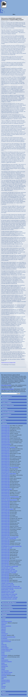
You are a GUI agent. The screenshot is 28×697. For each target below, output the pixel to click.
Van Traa (3, 687)
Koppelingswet (4, 655)
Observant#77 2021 (5, 436)
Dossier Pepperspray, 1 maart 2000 (8, 572)
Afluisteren (3, 624)
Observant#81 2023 (5, 430)
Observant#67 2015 (5, 455)
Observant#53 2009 (5, 479)
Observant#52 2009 (5, 481)
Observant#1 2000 (5, 581)
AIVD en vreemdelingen (6, 626)
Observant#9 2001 (5, 561)
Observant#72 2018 (5, 445)
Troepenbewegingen (6, 414)
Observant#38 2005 (5, 510)
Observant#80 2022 (5, 431)
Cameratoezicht (4, 633)
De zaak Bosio (4, 638)
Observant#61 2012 (5, 464)
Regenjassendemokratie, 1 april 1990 (9, 598)
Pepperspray (4, 677)
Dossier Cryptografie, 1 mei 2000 (8, 569)
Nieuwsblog (4, 408)
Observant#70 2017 (5, 450)
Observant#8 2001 (5, 563)
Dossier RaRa (4, 646)
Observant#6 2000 (5, 574)
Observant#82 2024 (5, 428)
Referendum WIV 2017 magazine (8, 447)
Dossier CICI (4, 644)
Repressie (3, 683)
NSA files (4, 420)
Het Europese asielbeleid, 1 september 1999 (10, 586)
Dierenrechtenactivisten (6, 641)
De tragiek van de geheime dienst (8, 636)
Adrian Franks (4, 622)
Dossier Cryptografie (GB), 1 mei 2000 (9, 570)
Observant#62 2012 (5, 462)
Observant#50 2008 (5, 484)
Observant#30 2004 (5, 523)
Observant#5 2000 (5, 575)
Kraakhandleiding (6, 611)
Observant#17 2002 (5, 549)
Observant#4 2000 (5, 577)
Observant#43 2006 (5, 501)
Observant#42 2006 (5, 502)
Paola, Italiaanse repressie (6, 672)
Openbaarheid (5, 399)
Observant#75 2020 (5, 439)
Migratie (3, 663)
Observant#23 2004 (5, 533)
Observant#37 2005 (5, 512)
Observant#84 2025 (5, 425)
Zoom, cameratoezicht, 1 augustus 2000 (9, 566)
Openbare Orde (4, 666)
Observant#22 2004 (5, 535)
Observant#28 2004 (5, 526)
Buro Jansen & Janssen (6, 385)
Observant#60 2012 (5, 465)
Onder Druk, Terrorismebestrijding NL (9, 499)
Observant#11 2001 (5, 558)
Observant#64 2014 (5, 459)
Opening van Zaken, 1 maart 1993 (8, 595)
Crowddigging (5, 417)
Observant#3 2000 (5, 578)
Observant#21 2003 (5, 540)
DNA (2, 643)
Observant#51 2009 (5, 482)
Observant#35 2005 (5, 515)
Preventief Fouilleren (5, 680)
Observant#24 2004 (5, 532)
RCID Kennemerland (5, 681)
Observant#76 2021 (5, 438)
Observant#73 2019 (5, 442)
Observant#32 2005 (5, 520)
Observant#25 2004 (5, 530)
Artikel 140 (3, 629)
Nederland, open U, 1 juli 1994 (7, 592)
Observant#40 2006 (5, 506)
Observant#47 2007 (5, 490)
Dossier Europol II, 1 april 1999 (7, 584)
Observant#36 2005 (5, 513)
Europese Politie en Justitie (6, 649)
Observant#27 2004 (5, 527)
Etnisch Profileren (5, 647)
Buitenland (3, 630)
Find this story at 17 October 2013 (8, 362)
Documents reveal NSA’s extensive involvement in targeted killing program (12, 19)
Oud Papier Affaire (5, 670)
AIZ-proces (3, 627)
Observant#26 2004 (5, 529)
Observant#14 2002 (5, 554)
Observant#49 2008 (5, 485)
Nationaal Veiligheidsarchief (8, 411)
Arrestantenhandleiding (6, 444)
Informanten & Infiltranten (6, 661)
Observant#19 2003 (5, 543)
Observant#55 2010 (5, 476)
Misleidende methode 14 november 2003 (9, 536)
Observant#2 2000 (5, 580)
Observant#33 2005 (5, 518)
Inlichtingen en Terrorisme (8, 405)
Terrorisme (3, 686)
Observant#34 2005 (5, 516)
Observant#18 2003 (5, 544)
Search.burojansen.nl (7, 396)
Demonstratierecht (5, 639)
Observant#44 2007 (5, 495)
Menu (14, 14)
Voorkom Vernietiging (7, 605)
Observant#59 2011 (5, 468)
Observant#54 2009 (5, 478)
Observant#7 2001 (5, 564)
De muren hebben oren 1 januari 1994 (9, 594)
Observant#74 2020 (5, 441)
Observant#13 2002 (5, 555)
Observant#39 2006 (5, 507)
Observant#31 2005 (5, 521)
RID (2, 684)
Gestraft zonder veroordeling (7, 509)
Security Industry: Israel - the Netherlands (9, 467)
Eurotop (3, 653)
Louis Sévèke (4, 656)
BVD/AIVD (3, 632)
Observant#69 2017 (5, 451)
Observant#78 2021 (5, 434)
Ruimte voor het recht (5, 498)
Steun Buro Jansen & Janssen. (7, 389)
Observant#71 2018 (5, 448)
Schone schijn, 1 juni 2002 (6, 547)
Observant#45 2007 (5, 493)
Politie (2, 678)
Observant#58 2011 (5, 470)
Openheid (3, 667)
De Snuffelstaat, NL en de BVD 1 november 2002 (11, 546)
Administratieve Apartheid (6, 621)
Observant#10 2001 (5, 560)
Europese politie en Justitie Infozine (8, 473)
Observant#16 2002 (5, 550)
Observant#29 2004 (5, 524)
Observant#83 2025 (5, 427)
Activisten (3, 619)
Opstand (3, 669)
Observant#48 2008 (5, 487)
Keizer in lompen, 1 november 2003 (8, 538)
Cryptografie (3, 635)
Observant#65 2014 (5, 458)
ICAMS (2, 658)
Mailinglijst (4, 614)
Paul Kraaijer (4, 675)
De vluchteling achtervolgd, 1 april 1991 (9, 597)
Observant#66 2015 (5, 456)
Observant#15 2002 (5, 552)
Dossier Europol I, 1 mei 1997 (7, 589)
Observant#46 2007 (5, 492)
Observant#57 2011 (5, 472)
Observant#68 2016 (5, 453)
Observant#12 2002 (5, 557)
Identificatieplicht (4, 660)
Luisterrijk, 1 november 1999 (7, 583)
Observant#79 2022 (5, 433)
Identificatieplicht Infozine (6, 489)
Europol (2, 652)
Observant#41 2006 (5, 504)
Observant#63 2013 (5, 461)
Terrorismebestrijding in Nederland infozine (10, 496)
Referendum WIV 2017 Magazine (9, 602)
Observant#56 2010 (5, 475)
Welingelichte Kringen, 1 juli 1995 (8, 591)
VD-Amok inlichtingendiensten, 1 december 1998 (11, 588)
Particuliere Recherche (6, 673)
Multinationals (4, 664)
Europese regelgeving (5, 650)
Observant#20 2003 (5, 541)
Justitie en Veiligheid (6, 402)
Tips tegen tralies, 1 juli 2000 (7, 567)
